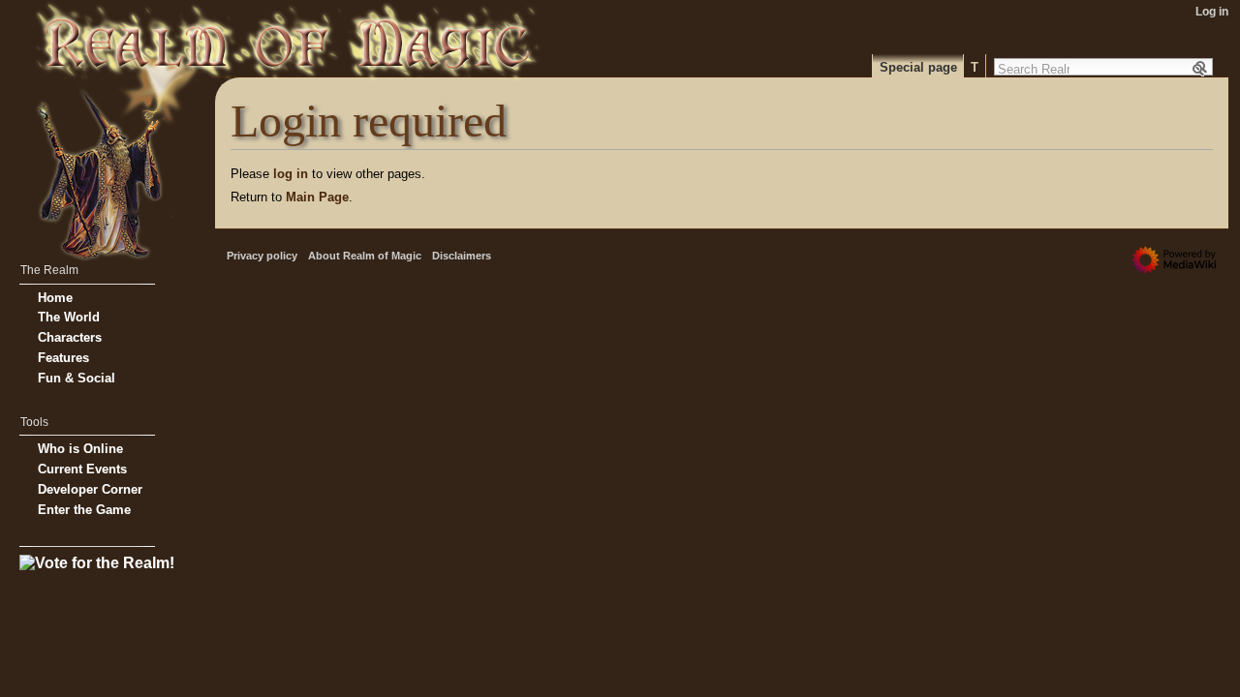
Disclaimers (461, 255)
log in (290, 174)
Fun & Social (76, 378)
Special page (918, 67)
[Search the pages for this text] (1201, 68)
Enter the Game (84, 509)
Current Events (82, 469)
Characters (70, 337)
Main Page (317, 197)
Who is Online (80, 448)
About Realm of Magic (364, 255)
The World (69, 317)
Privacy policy (262, 255)
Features (63, 357)
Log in (1211, 11)
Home (55, 297)
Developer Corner (90, 489)
